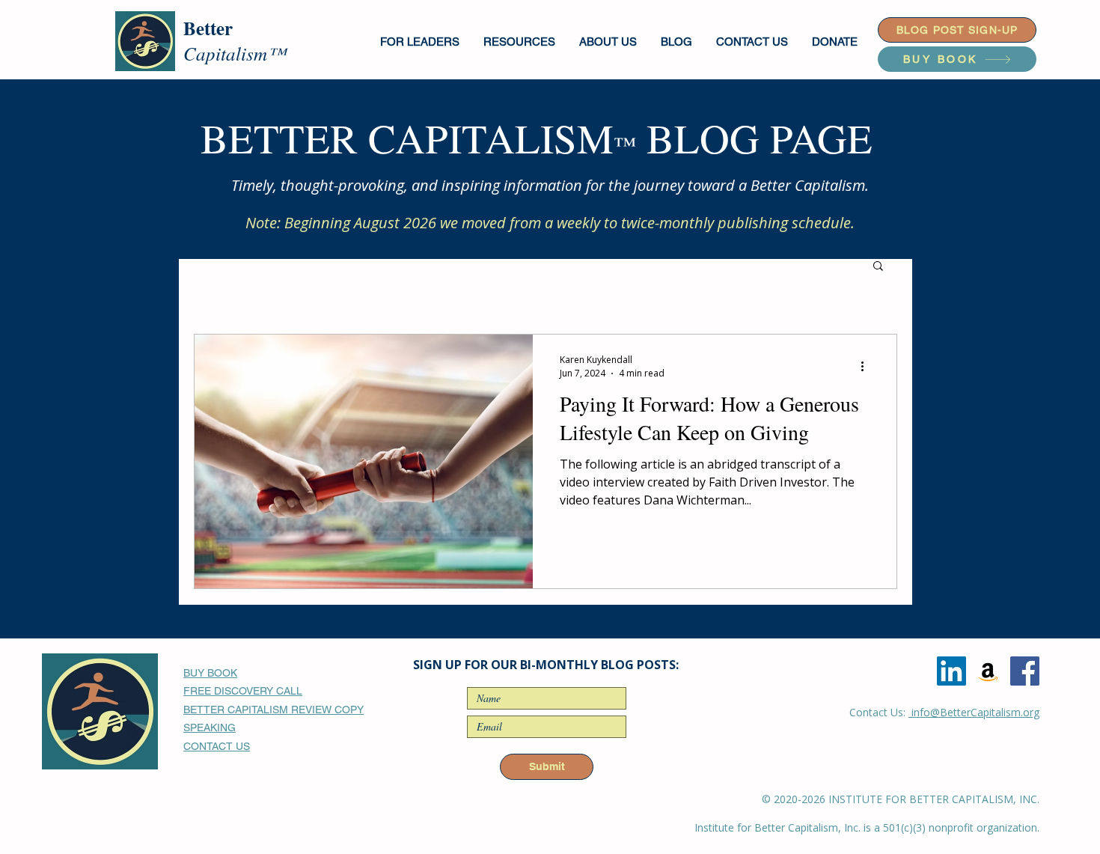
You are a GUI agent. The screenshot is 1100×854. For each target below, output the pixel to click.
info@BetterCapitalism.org (973, 712)
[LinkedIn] (951, 671)
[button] (420, 41)
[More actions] (867, 366)
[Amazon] (988, 671)
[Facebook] (1024, 671)
